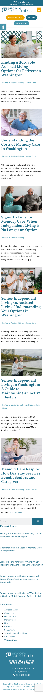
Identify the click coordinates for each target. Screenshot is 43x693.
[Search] (37, 521)
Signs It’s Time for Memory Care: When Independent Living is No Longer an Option (20, 224)
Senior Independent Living (15, 633)
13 (16, 512)
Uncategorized (10, 640)
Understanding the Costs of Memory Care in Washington (20, 144)
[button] (39, 10)
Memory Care (31, 489)
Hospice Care (10, 616)
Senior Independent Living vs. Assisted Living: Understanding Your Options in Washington (21, 307)
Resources (8, 626)
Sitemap (26, 686)
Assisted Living (17, 82)
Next (20, 512)
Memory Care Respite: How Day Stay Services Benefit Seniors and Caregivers (20, 476)
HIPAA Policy (34, 689)
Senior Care (30, 82)
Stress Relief (9, 636)
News (6, 623)
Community (9, 613)
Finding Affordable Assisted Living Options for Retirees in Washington (21, 69)
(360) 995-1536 (27, 4)
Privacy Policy (20, 689)
